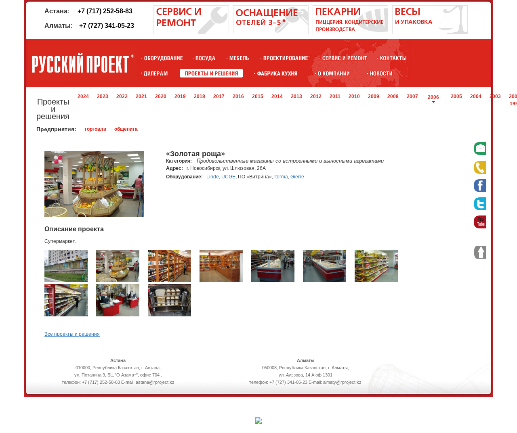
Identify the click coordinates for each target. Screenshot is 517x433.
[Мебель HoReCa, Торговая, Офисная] (239, 58)
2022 (122, 96)
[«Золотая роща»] (66, 280)
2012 (316, 96)
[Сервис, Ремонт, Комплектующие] (344, 58)
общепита (126, 129)
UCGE (228, 177)
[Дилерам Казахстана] (155, 73)
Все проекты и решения (72, 334)
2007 (412, 96)
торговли (95, 129)
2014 (277, 96)
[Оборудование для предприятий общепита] (163, 58)
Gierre (297, 177)
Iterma (281, 177)
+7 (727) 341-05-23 (106, 25)
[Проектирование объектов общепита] (285, 58)
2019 (180, 96)
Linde (212, 177)
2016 (238, 96)
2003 (495, 96)
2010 (354, 96)
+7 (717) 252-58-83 (105, 11)
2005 (456, 96)
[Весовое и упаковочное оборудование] (430, 33)
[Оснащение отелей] (277, 73)
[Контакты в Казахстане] (393, 58)
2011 (335, 96)
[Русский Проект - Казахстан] (82, 63)
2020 (160, 96)
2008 (393, 96)
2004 (475, 96)
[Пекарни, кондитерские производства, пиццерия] (350, 33)
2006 (433, 97)
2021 (141, 96)
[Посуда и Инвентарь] (205, 58)
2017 (219, 96)
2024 (83, 96)
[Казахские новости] (381, 73)
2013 (296, 96)
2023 (102, 96)
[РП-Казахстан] (334, 73)
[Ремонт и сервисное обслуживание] (191, 33)
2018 (199, 96)
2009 (373, 96)
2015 (257, 96)
